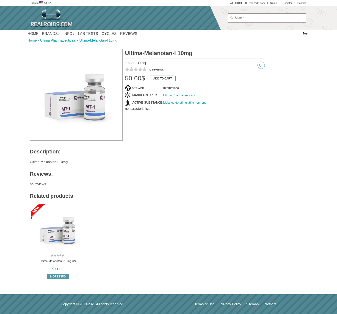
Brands (50, 34)
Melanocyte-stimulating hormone (184, 102)
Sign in (273, 3)
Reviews (128, 34)
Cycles (109, 34)
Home (33, 34)
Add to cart (162, 78)
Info (68, 34)
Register (287, 3)
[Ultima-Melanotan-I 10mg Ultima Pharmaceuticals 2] (76, 95)
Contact (301, 3)
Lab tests (88, 34)
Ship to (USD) (41, 3)
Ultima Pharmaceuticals (179, 95)
